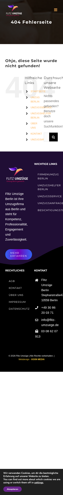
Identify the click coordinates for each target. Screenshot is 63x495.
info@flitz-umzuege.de (49, 322)
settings (38, 482)
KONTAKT (36, 133)
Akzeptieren (12, 489)
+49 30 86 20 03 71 (48, 310)
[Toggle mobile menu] (56, 10)
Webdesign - (32, 359)
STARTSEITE (38, 91)
